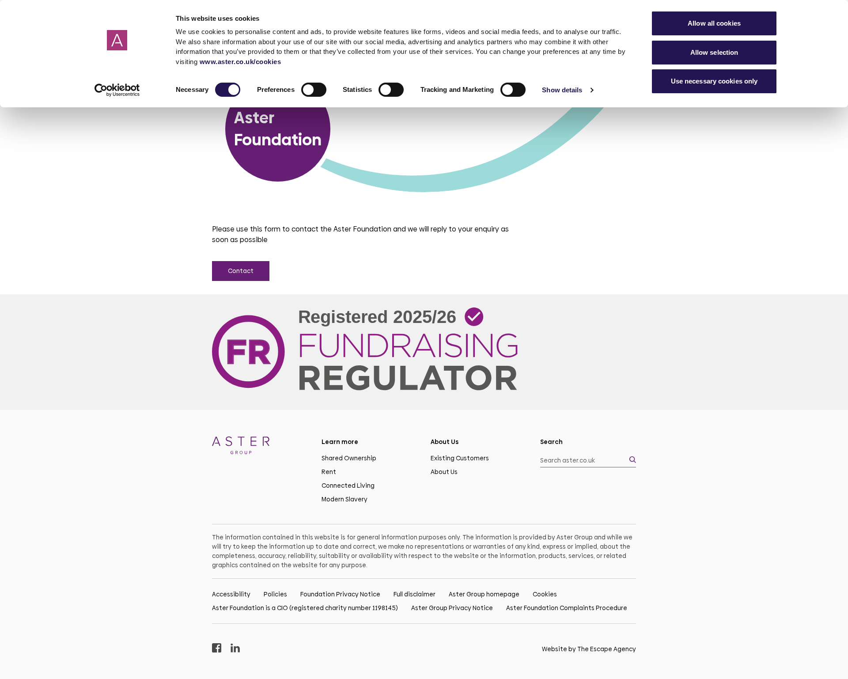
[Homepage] (260, 446)
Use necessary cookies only (714, 81)
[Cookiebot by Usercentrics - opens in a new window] (117, 90)
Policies (275, 594)
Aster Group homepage (484, 594)
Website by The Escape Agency (589, 649)
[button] (588, 460)
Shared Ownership (349, 458)
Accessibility (231, 594)
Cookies (545, 594)
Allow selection (714, 52)
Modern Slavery (344, 499)
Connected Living (348, 485)
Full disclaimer (414, 594)
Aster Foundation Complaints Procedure (566, 607)
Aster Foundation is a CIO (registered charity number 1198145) (305, 607)
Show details (562, 90)
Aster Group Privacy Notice (452, 607)
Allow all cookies (714, 23)
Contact (241, 270)
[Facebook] (216, 649)
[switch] (313, 90)
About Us (444, 471)
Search (551, 441)
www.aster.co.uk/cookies (240, 61)
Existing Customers (460, 458)
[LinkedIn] (235, 649)
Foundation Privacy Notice (340, 594)
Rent (329, 471)
